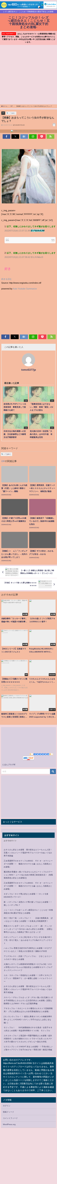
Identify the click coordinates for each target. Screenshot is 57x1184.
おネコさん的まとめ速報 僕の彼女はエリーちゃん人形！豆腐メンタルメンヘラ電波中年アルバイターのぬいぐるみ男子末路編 (28, 853)
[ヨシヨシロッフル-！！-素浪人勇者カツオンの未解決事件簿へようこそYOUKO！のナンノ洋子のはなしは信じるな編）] (28, 1020)
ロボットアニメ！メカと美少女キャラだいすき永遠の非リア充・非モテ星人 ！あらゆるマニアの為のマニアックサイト (28, 940)
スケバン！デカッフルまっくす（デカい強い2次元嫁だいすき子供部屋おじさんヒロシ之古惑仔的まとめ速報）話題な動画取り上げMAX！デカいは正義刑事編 (28, 1000)
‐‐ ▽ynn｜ (12, 113)
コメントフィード (10, 1118)
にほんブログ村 (8, 764)
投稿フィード (8, 1112)
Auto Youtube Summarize (25, 289)
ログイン (6, 1106)
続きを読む (6, 279)
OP (3, 113)
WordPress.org (9, 1124)
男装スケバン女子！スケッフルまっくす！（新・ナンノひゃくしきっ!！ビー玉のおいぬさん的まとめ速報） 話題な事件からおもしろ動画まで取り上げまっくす (28, 929)
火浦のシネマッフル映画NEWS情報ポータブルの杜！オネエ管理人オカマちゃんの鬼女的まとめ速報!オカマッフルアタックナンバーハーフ (28, 967)
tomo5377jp (28, 369)
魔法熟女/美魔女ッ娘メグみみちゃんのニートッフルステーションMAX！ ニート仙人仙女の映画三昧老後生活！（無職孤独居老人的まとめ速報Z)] (28, 875)
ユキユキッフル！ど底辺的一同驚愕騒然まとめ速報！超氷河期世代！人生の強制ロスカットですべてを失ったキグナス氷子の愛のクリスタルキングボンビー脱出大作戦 (28, 1039)
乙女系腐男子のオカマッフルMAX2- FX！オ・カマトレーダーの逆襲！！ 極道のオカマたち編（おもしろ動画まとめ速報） (28, 864)
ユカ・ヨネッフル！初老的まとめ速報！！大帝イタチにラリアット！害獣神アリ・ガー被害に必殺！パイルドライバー (28, 978)
